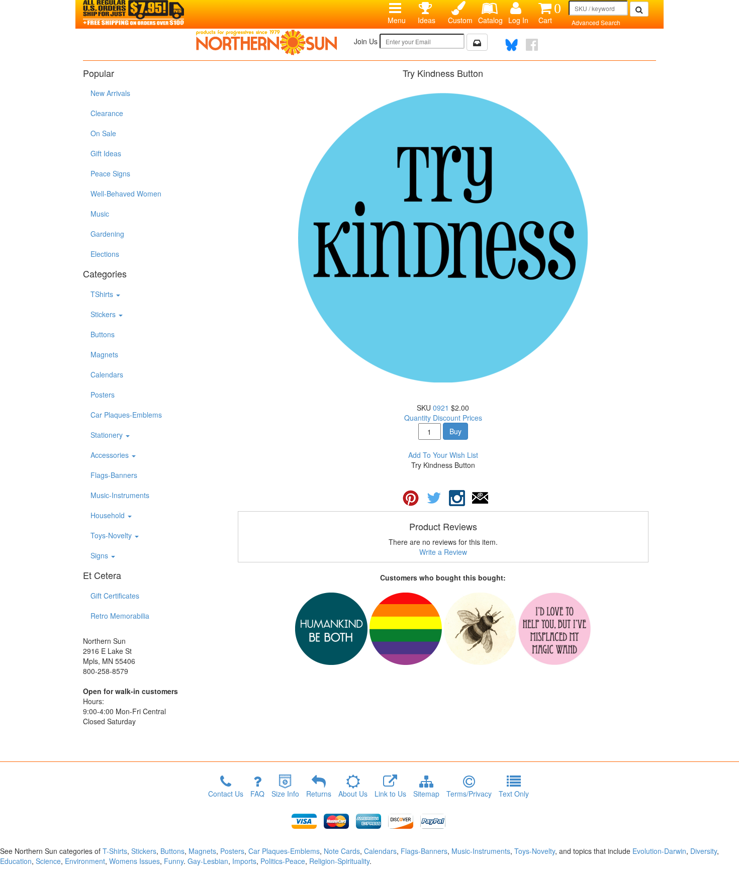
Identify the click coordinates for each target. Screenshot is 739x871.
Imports (244, 861)
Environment (85, 861)
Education (16, 861)
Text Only (514, 794)
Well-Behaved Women (125, 193)
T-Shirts (115, 851)
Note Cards (342, 851)
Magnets (104, 354)
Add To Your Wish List (443, 455)
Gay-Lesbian (208, 861)
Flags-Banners (113, 475)
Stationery (107, 435)
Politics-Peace (282, 861)
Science (48, 861)
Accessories (110, 455)
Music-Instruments (119, 495)
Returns (318, 794)
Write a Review (443, 552)
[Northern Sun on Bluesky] (511, 45)
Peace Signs (110, 173)
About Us (352, 794)
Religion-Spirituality (339, 861)
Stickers (104, 314)
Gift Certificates (114, 596)
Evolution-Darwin (659, 851)
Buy (455, 431)
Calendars (106, 374)
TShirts (102, 294)
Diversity (703, 851)
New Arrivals (110, 93)
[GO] (639, 9)
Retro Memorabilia (119, 616)
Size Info (285, 794)
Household (108, 515)
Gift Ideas (105, 153)
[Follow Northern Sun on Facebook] (531, 44)
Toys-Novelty (112, 535)
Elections (104, 254)
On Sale (103, 133)
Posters (102, 395)
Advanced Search (596, 22)
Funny (173, 861)
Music (99, 214)
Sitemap (426, 794)
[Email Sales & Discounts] (477, 42)
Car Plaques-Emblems (126, 415)
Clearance (106, 113)
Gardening (107, 234)
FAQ (257, 794)
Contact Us (225, 794)
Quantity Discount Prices (443, 418)
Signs (100, 555)
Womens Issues (134, 861)
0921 (441, 408)
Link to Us (390, 794)
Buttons (102, 334)
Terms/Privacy (469, 794)
